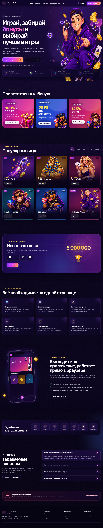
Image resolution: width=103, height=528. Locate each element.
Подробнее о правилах (92, 495)
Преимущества (55, 3)
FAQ (63, 3)
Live (91, 149)
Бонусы (37, 3)
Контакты (86, 513)
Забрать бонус (78, 122)
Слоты (84, 149)
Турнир (46, 518)
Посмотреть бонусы (59, 396)
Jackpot (97, 149)
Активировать (45, 123)
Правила (66, 518)
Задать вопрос (87, 516)
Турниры (45, 3)
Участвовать (13, 265)
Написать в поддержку (11, 477)
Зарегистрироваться (13, 60)
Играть (8, 183)
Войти (82, 3)
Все (72, 149)
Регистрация (93, 3)
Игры (31, 3)
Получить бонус (12, 123)
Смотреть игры (33, 60)
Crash (78, 149)
